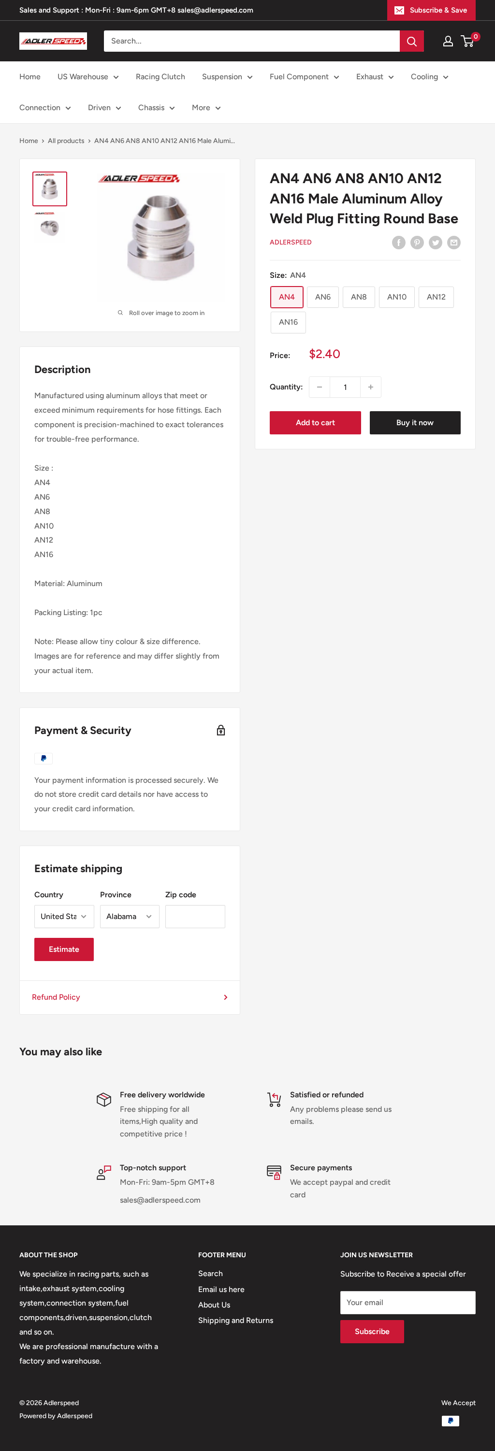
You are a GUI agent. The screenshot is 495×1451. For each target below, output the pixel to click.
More (201, 107)
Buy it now (415, 422)
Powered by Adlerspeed (55, 1416)
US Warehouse (83, 76)
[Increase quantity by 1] (371, 387)
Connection (39, 107)
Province (115, 894)
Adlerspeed (291, 242)
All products (66, 141)
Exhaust (369, 76)
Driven (99, 107)
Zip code (180, 894)
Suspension (222, 76)
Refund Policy (56, 997)
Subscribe (372, 1331)
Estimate (64, 949)
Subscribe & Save (438, 10)
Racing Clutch (160, 76)
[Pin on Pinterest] (417, 242)
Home (30, 76)
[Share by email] (454, 242)
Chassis (151, 107)
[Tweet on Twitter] (435, 242)
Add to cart (315, 422)
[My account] (448, 41)
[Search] (412, 41)
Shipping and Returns (235, 1320)
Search (210, 1273)
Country (48, 894)
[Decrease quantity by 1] (319, 387)
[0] (468, 41)
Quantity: (286, 386)
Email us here (221, 1289)
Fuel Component (299, 76)
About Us (214, 1304)
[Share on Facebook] (399, 242)
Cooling (424, 76)
